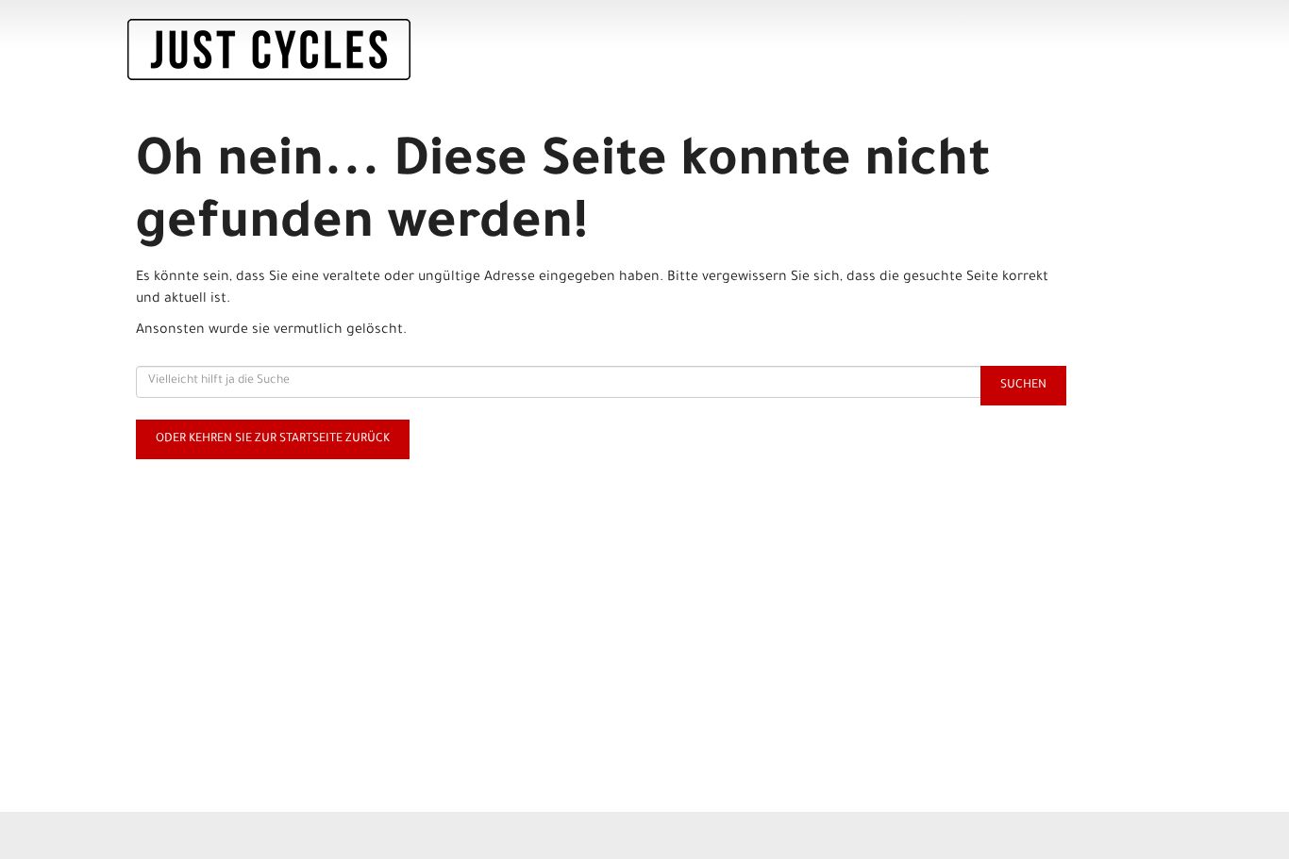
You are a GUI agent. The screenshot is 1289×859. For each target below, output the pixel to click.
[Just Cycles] (268, 49)
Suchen (1023, 385)
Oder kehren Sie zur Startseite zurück (273, 439)
